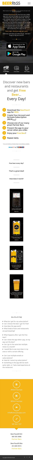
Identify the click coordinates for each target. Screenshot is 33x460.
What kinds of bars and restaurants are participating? (15, 330)
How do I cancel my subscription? (15, 360)
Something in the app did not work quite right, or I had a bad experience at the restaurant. (16, 365)
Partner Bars (16, 439)
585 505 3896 (16, 436)
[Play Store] (16, 53)
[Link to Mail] (29, 457)
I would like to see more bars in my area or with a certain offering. (15, 350)
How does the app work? (12, 326)
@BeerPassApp (16, 390)
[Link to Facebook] (27, 457)
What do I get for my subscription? (16, 321)
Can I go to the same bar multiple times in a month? (14, 345)
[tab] (6, 69)
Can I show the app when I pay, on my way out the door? (16, 341)
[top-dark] (11, 3)
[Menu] (28, 3)
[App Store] (16, 45)
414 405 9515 (16, 446)
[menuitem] (28, 3)
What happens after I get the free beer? (14, 336)
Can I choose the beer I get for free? (16, 324)
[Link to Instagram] (24, 457)
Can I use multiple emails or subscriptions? (12, 357)
